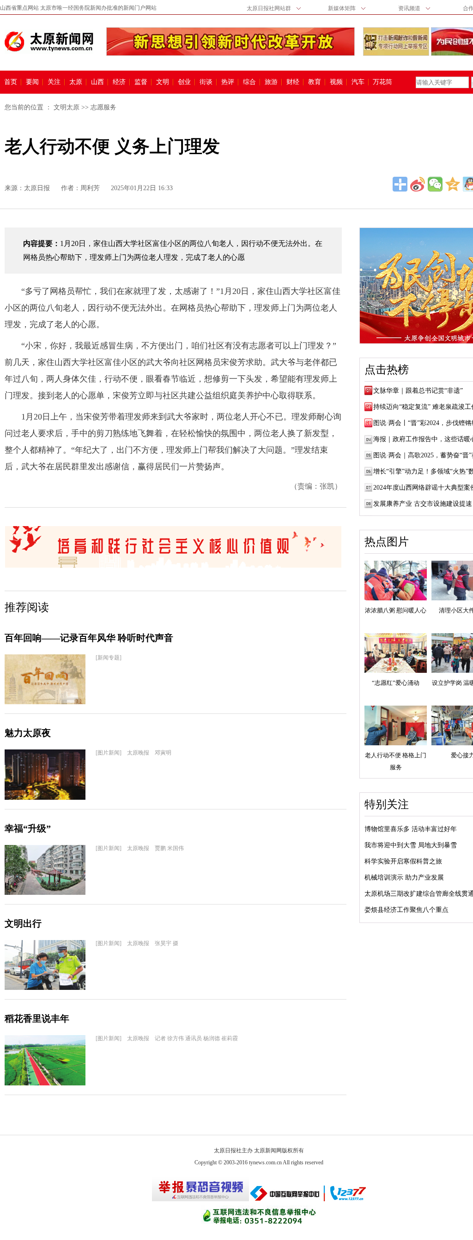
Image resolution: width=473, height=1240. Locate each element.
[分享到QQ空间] (452, 184)
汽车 (358, 82)
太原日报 (37, 188)
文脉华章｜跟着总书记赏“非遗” (418, 390)
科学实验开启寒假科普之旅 (403, 861)
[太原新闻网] (49, 42)
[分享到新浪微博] (417, 184)
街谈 (206, 82)
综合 (249, 82)
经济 (119, 82)
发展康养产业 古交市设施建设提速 (422, 503)
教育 (314, 82)
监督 (140, 82)
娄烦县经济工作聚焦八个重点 (406, 909)
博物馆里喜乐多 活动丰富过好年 (410, 829)
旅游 (271, 82)
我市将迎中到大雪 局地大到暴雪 (410, 845)
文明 (162, 82)
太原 (75, 82)
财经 (292, 82)
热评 (227, 82)
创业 (184, 82)
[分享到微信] (435, 184)
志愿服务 (103, 107)
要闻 (32, 82)
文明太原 (66, 107)
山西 (97, 82)
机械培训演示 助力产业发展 (404, 877)
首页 (10, 82)
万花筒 (381, 82)
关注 (54, 82)
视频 (336, 82)
